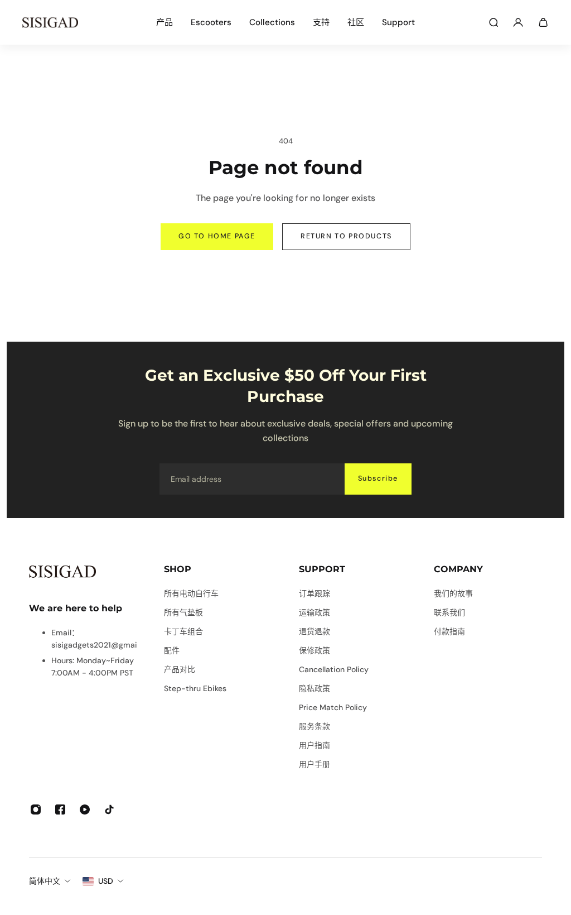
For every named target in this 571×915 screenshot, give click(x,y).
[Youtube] (84, 809)
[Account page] (518, 22)
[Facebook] (60, 809)
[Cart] (543, 22)
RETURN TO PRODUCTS (346, 236)
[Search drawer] (493, 22)
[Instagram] (35, 809)
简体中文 (44, 881)
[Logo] (50, 22)
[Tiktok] (109, 809)
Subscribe (378, 478)
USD (105, 881)
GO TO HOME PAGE (216, 236)
